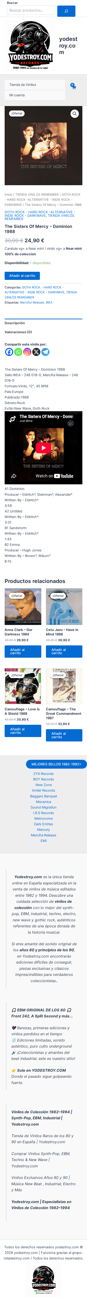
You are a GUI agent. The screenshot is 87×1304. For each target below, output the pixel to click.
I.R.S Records (43, 813)
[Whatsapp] (18, 352)
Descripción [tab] (15, 323)
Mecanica (43, 802)
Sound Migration (44, 807)
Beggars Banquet (43, 796)
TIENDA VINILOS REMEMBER (37, 194)
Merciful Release (32, 302)
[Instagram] (27, 352)
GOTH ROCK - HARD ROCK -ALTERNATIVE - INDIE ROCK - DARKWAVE (43, 200)
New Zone (43, 785)
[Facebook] (9, 352)
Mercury (43, 830)
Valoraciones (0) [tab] (18, 332)
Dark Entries (43, 824)
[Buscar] (66, 11)
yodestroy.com (68, 45)
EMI (44, 841)
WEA (49, 302)
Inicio (8, 194)
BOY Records (43, 779)
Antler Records (43, 790)
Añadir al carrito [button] (17, 651)
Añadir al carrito (22, 276)
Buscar (12, 3)
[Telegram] (45, 352)
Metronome (43, 818)
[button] (75, 114)
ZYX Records (43, 774)
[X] (36, 352)
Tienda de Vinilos (22, 85)
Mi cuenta (17, 95)
